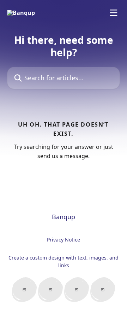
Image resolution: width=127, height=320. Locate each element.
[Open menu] (113, 12)
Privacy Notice (63, 239)
